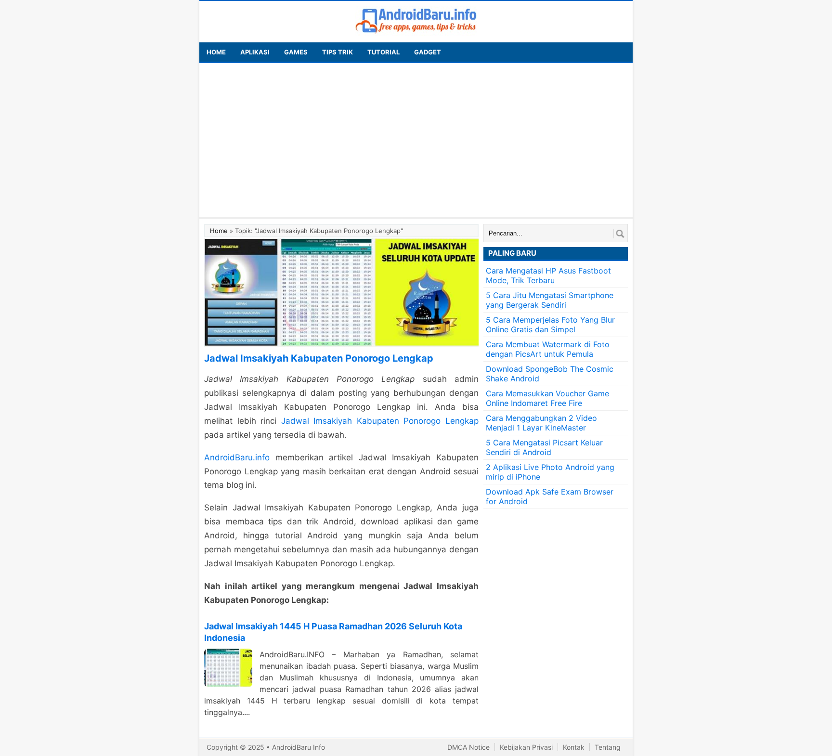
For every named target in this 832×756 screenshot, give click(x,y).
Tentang (608, 747)
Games (296, 52)
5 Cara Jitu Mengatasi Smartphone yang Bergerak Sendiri (549, 300)
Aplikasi (255, 52)
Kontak (574, 747)
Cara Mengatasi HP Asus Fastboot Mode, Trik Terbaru (548, 275)
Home (219, 231)
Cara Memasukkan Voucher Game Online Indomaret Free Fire (547, 398)
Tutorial (383, 52)
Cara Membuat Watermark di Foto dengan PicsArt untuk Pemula (548, 349)
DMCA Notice (468, 747)
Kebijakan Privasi (526, 747)
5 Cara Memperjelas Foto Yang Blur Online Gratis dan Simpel (550, 324)
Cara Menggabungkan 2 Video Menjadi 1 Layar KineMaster (541, 422)
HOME (216, 52)
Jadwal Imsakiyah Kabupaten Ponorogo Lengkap (380, 421)
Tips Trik (337, 52)
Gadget (427, 52)
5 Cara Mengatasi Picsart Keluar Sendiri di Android (544, 447)
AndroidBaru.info (237, 457)
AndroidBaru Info (298, 747)
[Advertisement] (416, 140)
